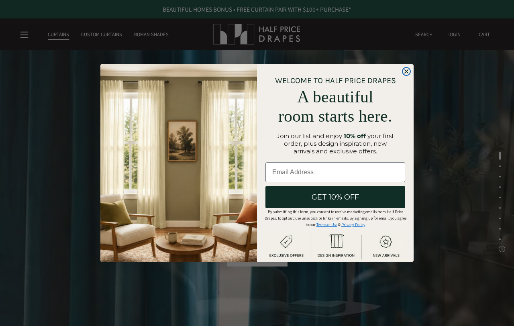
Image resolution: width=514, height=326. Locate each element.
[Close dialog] (406, 71)
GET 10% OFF (335, 197)
